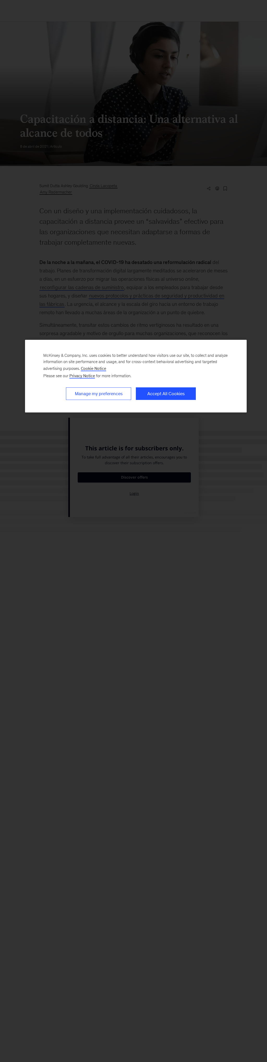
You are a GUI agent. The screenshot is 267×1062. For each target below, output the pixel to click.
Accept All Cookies (166, 393)
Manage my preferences (99, 393)
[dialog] (136, 376)
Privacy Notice (82, 376)
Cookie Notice (93, 368)
